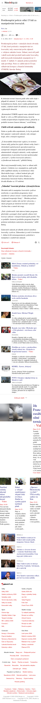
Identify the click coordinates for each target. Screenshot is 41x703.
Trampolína (33, 662)
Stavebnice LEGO (9, 675)
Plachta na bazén (23, 662)
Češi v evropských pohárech (20, 659)
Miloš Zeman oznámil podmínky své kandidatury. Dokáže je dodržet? (25, 264)
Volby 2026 (5, 591)
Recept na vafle (26, 623)
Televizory (19, 678)
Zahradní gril (17, 668)
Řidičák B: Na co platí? (29, 641)
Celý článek (37, 473)
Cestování (15, 300)
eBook (5, 35)
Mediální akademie (10, 691)
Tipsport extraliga (7, 618)
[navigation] (2, 2)
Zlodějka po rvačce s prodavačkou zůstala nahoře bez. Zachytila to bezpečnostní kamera (24, 349)
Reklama (21, 689)
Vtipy (13, 270)
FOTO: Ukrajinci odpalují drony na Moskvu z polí (24, 379)
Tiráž (33, 689)
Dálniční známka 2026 (29, 636)
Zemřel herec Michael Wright (22, 313)
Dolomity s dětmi (7, 647)
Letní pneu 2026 (27, 633)
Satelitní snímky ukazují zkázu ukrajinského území (5, 493)
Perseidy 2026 (14, 655)
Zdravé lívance (26, 618)
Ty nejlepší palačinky (28, 612)
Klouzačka (15, 665)
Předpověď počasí (29, 652)
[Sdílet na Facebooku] (36, 242)
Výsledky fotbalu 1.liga (9, 615)
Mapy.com (19, 652)
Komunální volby (7, 605)
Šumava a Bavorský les (9, 639)
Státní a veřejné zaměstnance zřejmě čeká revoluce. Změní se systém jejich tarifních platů (20, 496)
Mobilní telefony (28, 672)
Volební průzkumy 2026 (9, 594)
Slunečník (7, 665)
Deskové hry (10, 678)
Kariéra (27, 689)
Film (13, 315)
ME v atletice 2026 (7, 621)
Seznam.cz (29, 3)
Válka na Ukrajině (17, 282)
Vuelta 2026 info (27, 591)
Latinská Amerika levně (9, 644)
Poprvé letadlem (7, 636)
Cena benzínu (25, 655)
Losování (4, 254)
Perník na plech (26, 626)
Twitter (15, 689)
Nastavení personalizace (26, 693)
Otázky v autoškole (28, 644)
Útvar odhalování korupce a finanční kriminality (16, 251)
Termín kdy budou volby (9, 600)
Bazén (14, 662)
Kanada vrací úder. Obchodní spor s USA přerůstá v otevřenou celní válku (24, 330)
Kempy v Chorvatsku (8, 633)
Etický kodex (21, 691)
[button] (20, 83)
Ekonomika (15, 335)
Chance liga (5, 612)
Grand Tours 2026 (27, 605)
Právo (2, 28)
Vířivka (24, 668)
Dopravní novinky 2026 (29, 639)
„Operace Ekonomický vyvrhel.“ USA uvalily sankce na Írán (35, 493)
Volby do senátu (7, 602)
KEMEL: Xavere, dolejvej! (21, 366)
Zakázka (11, 254)
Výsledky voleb (6, 597)
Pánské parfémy (20, 681)
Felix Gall (24, 602)
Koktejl (14, 354)
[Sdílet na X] (39, 242)
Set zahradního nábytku (27, 665)
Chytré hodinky (28, 678)
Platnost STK (26, 647)
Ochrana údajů (31, 691)
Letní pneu (32, 675)
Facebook (8, 689)
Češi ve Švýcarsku (7, 641)
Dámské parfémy (22, 675)
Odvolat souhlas (12, 693)
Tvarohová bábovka (28, 621)
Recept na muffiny (27, 615)
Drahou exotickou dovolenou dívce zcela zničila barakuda (24, 297)
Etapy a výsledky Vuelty (29, 594)
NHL (3, 626)
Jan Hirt (24, 597)
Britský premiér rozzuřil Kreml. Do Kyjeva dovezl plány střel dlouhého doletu (25, 277)
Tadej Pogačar (26, 600)
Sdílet (12, 35)
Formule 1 (5, 623)
